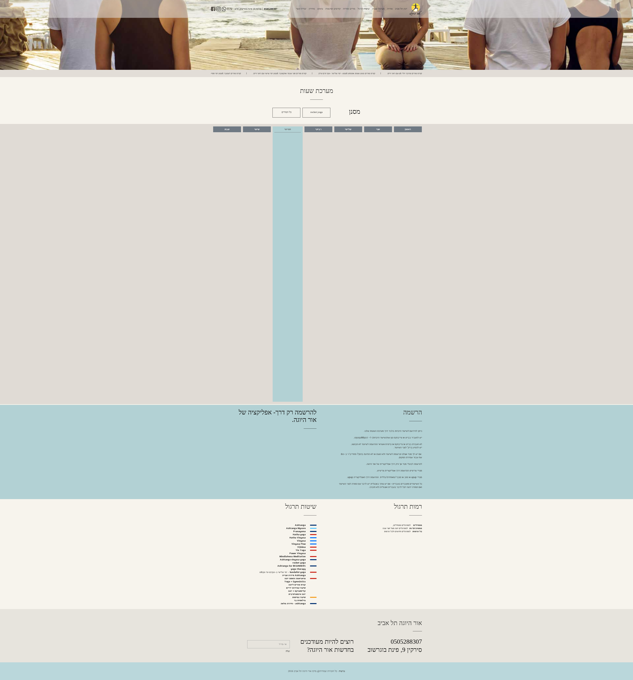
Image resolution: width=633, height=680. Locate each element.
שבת (227, 129)
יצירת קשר (301, 8)
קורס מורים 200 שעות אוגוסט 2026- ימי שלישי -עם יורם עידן (393, 73)
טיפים (320, 8)
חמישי (287, 129)
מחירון (312, 8)
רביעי (318, 129)
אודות (390, 8)
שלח (288, 651)
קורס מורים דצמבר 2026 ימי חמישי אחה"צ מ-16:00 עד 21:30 (259, 73)
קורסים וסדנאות (333, 8)
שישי (257, 129)
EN (229, 9)
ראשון (408, 129)
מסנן (354, 111)
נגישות (342, 671)
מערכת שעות (378, 8)
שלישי (348, 129)
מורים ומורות (349, 8)
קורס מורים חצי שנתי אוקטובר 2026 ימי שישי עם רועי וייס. (326, 73)
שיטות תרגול (364, 8)
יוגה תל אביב (401, 8)
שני (378, 129)
